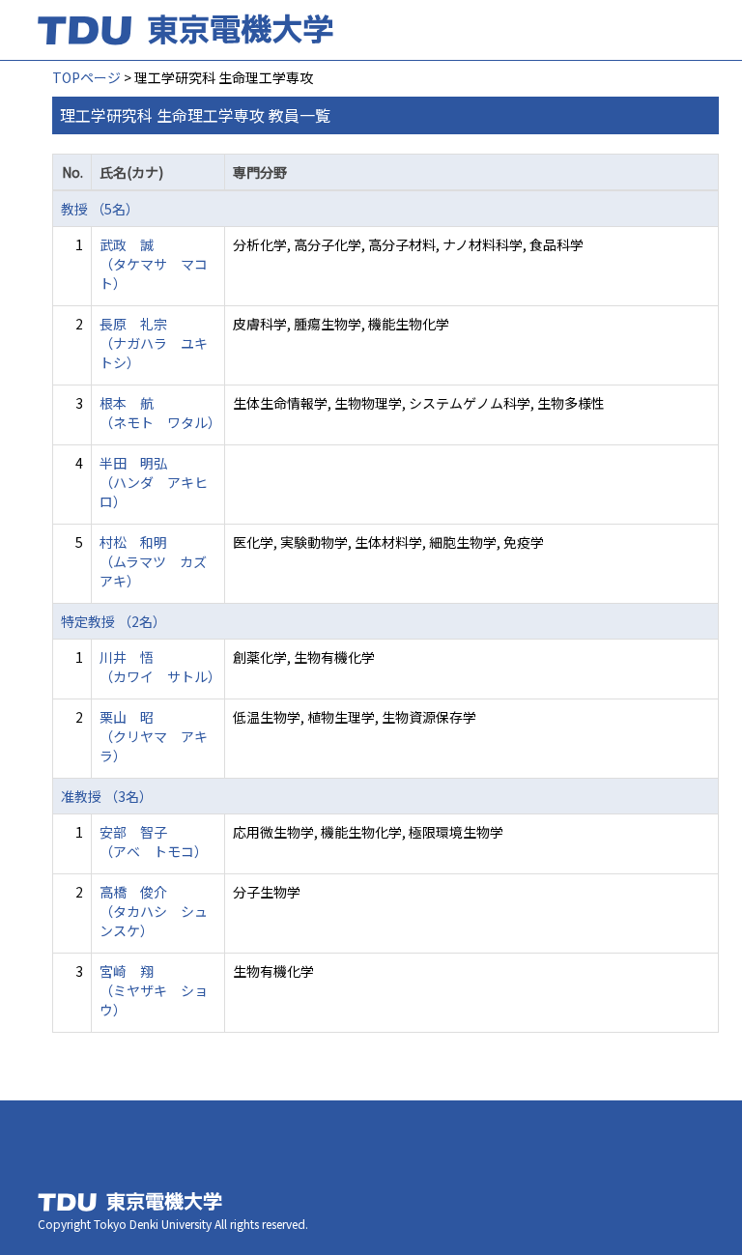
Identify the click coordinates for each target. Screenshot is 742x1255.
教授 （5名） (100, 208)
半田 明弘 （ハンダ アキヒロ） (154, 482)
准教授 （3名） (107, 796)
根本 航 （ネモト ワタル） (160, 412)
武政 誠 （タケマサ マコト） (154, 264)
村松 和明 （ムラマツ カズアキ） (153, 561)
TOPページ (86, 77)
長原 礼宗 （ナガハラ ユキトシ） (154, 343)
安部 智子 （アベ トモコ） (154, 841)
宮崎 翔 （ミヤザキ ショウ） (154, 990)
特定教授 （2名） (113, 621)
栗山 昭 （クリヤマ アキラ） (154, 736)
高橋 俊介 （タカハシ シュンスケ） (154, 911)
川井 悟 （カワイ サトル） (160, 666)
